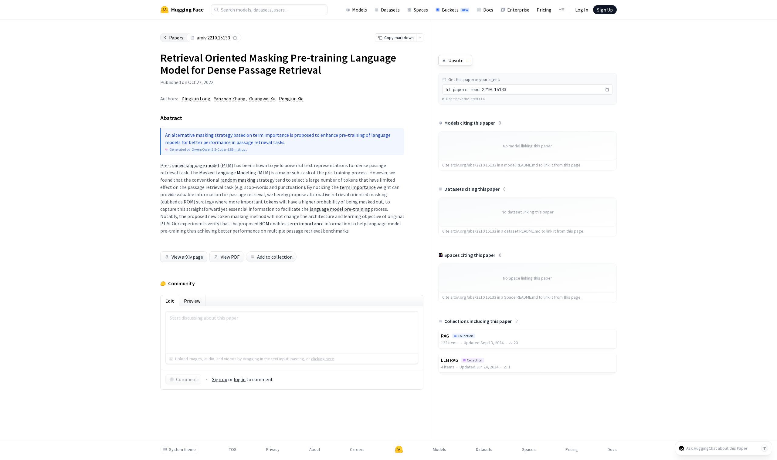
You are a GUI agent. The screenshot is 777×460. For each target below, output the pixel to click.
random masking (238, 180)
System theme (182, 449)
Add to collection (275, 257)
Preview (192, 301)
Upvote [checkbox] (458, 60)
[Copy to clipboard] (234, 37)
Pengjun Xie (291, 99)
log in (240, 379)
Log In (581, 10)
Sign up (219, 379)
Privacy (273, 449)
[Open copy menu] (419, 37)
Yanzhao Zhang (230, 99)
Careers (357, 449)
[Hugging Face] (399, 449)
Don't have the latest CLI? (465, 98)
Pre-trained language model (189, 165)
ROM (189, 202)
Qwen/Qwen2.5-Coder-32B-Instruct (219, 149)
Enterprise (518, 10)
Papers (176, 38)
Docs (488, 10)
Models (359, 10)
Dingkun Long (196, 99)
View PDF (230, 257)
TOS (232, 449)
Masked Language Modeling (227, 173)
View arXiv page (187, 257)
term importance (358, 187)
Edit (169, 301)
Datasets (390, 10)
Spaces (421, 10)
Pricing (544, 10)
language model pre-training (340, 209)
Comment (186, 379)
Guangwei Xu (262, 99)
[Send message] (764, 448)
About (314, 449)
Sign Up (605, 10)
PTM (227, 165)
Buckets (455, 10)
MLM (264, 173)
